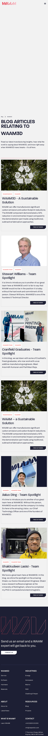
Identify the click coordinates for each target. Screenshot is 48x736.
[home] (8, 3)
